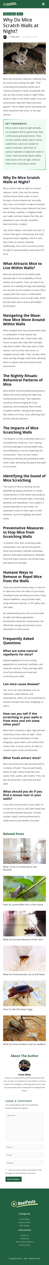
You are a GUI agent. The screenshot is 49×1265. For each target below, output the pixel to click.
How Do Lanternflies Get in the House (23, 904)
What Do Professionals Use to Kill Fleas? (24, 974)
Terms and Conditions (24, 1242)
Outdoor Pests (24, 1222)
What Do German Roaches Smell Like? (23, 939)
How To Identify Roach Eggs (18, 1009)
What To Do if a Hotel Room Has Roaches (20, 868)
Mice (20, 14)
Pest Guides (24, 1226)
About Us (24, 1235)
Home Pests (9, 14)
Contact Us (24, 1239)
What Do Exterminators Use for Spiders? (24, 1044)
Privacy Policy (24, 1245)
